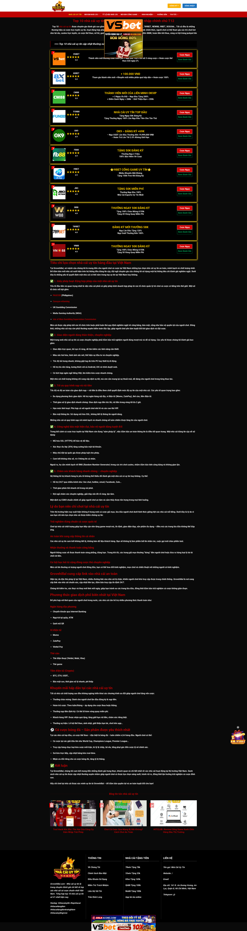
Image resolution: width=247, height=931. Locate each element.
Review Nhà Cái (91, 14)
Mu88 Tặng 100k (133, 891)
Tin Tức (173, 14)
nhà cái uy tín (65, 26)
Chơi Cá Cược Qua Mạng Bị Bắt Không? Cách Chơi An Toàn (123, 830)
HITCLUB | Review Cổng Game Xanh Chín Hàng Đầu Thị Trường (173, 830)
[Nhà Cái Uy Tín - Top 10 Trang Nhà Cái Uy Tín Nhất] (61, 6)
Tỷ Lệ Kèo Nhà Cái (110, 14)
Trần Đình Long (95, 897)
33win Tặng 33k (132, 873)
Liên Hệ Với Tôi (95, 891)
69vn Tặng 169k (132, 879)
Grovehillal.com (57, 884)
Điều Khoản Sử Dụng (97, 879)
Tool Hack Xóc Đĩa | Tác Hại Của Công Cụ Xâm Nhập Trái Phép (73, 830)
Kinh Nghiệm (147, 14)
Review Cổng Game (129, 14)
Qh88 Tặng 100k (133, 885)
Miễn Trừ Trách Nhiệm (98, 885)
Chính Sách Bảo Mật (97, 873)
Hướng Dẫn (162, 14)
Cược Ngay (185, 55)
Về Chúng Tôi (94, 867)
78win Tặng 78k (132, 867)
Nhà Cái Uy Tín (75, 14)
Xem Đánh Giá (184, 59)
